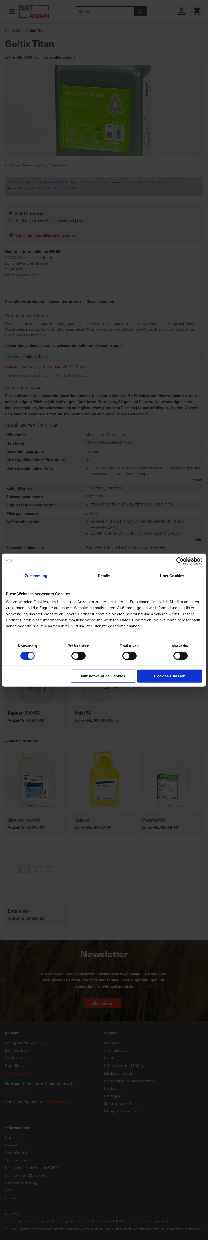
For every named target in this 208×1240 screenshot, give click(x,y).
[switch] (78, 656)
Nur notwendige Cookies (103, 676)
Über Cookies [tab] (172, 575)
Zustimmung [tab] (36, 575)
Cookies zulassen (169, 676)
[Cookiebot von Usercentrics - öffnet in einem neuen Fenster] (180, 561)
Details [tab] (104, 575)
